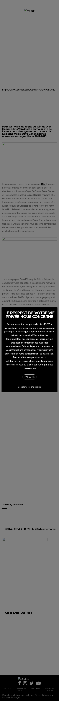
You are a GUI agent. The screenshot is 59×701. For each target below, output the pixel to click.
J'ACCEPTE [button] (29, 377)
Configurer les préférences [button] (29, 387)
